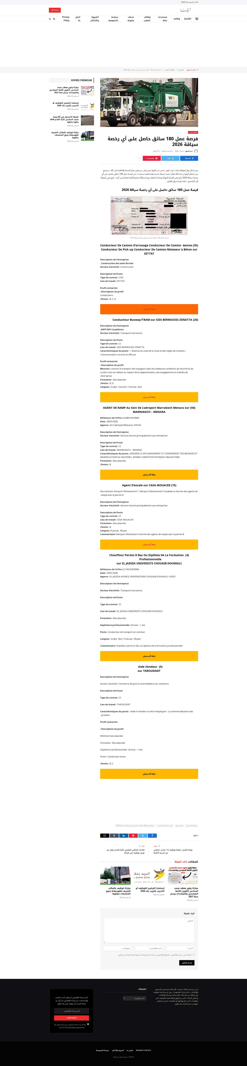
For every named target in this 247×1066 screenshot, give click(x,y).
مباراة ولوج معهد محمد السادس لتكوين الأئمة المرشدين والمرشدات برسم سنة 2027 (184, 892)
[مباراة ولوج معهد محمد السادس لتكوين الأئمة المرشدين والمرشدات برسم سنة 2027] (183, 876)
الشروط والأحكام (95, 19)
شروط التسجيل (191, 825)
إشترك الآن (55, 10)
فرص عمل (179, 825)
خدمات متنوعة (130, 19)
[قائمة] (196, 19)
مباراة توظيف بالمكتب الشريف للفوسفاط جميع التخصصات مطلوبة (118, 891)
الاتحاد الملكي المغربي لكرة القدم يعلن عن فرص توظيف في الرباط (125, 851)
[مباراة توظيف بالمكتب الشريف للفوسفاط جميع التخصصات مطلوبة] (115, 876)
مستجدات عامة (162, 19)
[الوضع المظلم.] (50, 19)
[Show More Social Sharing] (139, 158)
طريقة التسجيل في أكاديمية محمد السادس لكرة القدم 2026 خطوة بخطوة (64, 119)
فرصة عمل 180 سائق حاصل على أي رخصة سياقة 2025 (135, 825)
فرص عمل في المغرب (164, 825)
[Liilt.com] (185, 10)
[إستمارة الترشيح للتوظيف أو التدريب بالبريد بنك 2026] (149, 876)
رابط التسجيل (149, 309)
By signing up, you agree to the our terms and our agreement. (70, 1026)
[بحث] (54, 19)
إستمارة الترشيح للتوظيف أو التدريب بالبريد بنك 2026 (150, 890)
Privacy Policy (65, 19)
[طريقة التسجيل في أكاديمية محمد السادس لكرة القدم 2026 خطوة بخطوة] (87, 120)
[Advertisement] (123, 44)
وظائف (176, 19)
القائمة (187, 19)
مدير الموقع (189, 151)
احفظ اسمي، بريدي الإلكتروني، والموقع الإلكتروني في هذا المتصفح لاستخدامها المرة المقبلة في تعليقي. (155, 955)
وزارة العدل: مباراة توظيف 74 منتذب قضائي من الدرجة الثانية (173, 851)
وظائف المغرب (147, 19)
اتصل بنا (77, 19)
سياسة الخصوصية (113, 19)
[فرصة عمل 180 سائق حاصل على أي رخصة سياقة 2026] (149, 102)
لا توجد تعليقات (166, 151)
